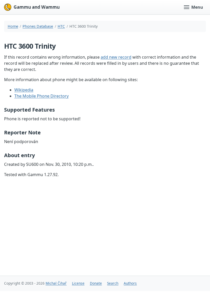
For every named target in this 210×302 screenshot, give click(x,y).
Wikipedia (23, 90)
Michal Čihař (56, 283)
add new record (116, 57)
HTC (61, 26)
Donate (96, 283)
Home (13, 26)
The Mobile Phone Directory (41, 96)
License (78, 283)
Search (112, 283)
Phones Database (38, 26)
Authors (130, 283)
